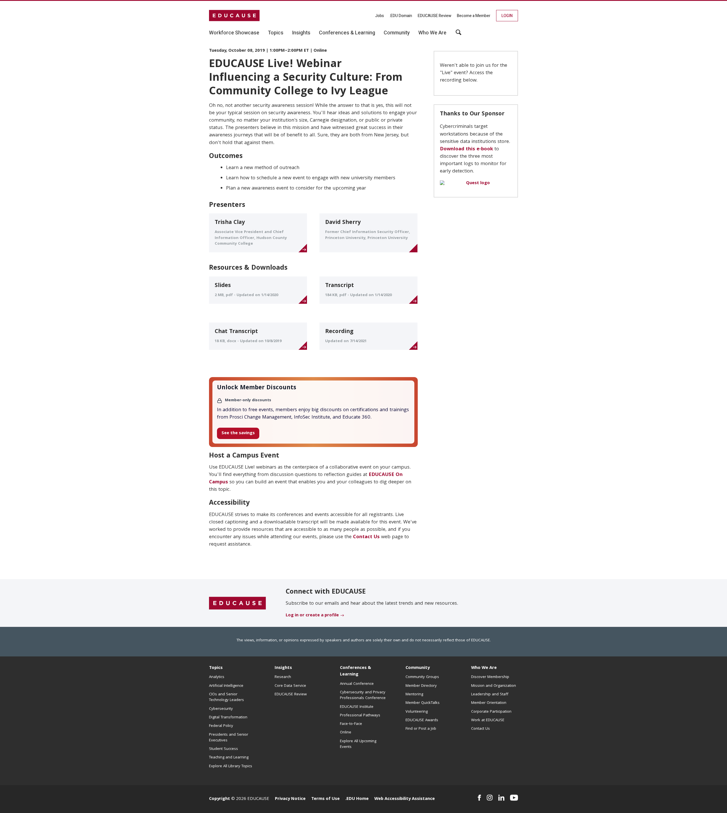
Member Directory (421, 686)
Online (345, 732)
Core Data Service (290, 686)
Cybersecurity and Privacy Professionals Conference (363, 695)
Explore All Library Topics (230, 766)
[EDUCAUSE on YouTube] (514, 798)
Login (507, 16)
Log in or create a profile (312, 615)
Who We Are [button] (432, 33)
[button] (458, 34)
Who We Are (484, 668)
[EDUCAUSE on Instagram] (490, 798)
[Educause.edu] (237, 603)
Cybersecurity (221, 709)
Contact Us (366, 537)
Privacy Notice (290, 799)
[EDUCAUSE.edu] (234, 15)
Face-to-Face (351, 724)
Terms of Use (325, 799)
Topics (216, 668)
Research (283, 677)
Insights (283, 668)
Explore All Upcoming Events (358, 744)
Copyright (219, 799)
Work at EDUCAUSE (487, 720)
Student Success (223, 749)
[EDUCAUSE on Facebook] (479, 798)
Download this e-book (466, 149)
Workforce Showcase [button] (234, 33)
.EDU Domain (401, 16)
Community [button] (397, 33)
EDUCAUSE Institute (356, 707)
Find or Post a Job (421, 729)
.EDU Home (357, 799)
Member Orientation (488, 703)
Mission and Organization (493, 686)
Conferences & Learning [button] (347, 33)
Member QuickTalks (423, 703)
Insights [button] (301, 33)
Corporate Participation (491, 712)
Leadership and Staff (489, 694)
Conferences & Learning (355, 671)
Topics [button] (275, 33)
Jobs (379, 16)
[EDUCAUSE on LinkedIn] (501, 798)
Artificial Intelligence (226, 686)
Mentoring (414, 694)
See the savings (238, 433)
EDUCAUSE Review (434, 16)
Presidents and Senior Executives (228, 738)
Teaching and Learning (228, 757)
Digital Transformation (228, 717)
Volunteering (417, 712)
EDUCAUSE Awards (422, 720)
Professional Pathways (360, 715)
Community (418, 668)
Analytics (216, 677)
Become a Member (473, 16)
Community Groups (422, 677)
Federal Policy (221, 726)
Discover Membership (490, 677)
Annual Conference (357, 684)
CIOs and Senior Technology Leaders (226, 697)
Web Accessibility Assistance (404, 799)
